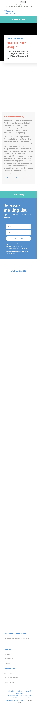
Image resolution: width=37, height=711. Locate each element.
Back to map (18, 195)
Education (7, 654)
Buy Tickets (8, 673)
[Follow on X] (7, 643)
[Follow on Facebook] (4, 643)
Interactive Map (9, 682)
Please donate (18, 19)
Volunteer (7, 663)
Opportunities (8, 658)
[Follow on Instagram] (11, 643)
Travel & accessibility (11, 677)
